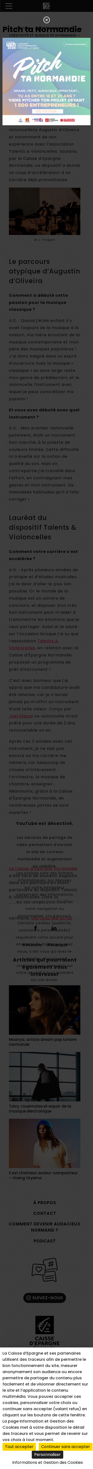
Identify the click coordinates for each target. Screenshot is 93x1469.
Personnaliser (47, 1454)
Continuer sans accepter (65, 1446)
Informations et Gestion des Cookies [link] (47, 1462)
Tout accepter (19, 1446)
